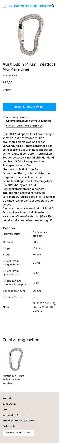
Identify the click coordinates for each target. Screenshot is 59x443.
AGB (5, 409)
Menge (7, 90)
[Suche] (52, 6)
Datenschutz (11, 426)
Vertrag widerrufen (18, 432)
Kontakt (8, 398)
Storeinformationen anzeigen (24, 126)
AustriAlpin (10, 75)
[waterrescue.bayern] (29, 6)
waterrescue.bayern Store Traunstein (28, 120)
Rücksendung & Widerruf (19, 420)
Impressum (10, 404)
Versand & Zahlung (15, 415)
